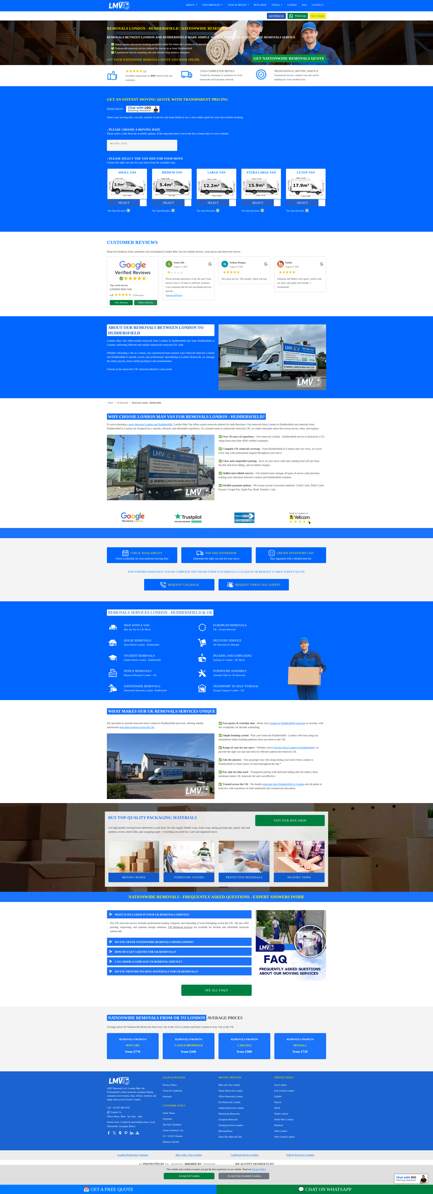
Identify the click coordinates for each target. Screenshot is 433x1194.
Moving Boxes (133, 877)
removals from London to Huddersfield (164, 340)
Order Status (169, 1113)
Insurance (167, 1096)
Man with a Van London (189, 1155)
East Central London (284, 1090)
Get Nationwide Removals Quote (289, 58)
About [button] (190, 5)
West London (280, 1131)
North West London (283, 1119)
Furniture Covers (189, 877)
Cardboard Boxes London (244, 1155)
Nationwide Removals (229, 1114)
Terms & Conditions (172, 1090)
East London (280, 1085)
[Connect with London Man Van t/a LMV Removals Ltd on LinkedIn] (131, 1133)
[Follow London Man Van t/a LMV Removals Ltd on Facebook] (108, 1133)
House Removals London (231, 1090)
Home (110, 403)
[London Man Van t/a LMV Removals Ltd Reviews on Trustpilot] (188, 518)
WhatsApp (300, 15)
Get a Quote (317, 15)
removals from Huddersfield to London (283, 784)
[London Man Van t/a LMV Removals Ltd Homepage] (119, 5)
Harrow (278, 1102)
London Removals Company (132, 1155)
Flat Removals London (229, 1102)
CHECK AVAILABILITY (142, 555)
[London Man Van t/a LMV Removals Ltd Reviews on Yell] (300, 518)
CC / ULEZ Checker (173, 1136)
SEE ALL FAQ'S (216, 990)
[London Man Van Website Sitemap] (137, 1133)
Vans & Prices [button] (237, 5)
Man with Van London (229, 1085)
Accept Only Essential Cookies (244, 1176)
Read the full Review (174, 295)
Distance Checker (171, 1142)
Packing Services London (231, 1125)
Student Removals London (231, 1108)
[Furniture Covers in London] (189, 857)
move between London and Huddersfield (150, 424)
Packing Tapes (299, 877)
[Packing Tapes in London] (299, 857)
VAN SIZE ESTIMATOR (216, 555)
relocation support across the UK (136, 727)
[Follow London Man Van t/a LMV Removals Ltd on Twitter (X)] (114, 1133)
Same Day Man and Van (230, 1137)
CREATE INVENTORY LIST (292, 555)
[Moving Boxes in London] (133, 857)
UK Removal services (180, 927)
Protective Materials (244, 877)
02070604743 (276, 15)
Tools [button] (275, 5)
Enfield (277, 1096)
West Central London (284, 1137)
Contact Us (114, 1112)
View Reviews (121, 302)
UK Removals (122, 403)
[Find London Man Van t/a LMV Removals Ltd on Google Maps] (120, 1133)
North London (281, 1114)
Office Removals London (231, 1096)
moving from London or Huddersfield (294, 747)
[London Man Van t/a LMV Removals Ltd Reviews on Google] (133, 518)
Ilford (277, 1108)
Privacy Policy (170, 1085)
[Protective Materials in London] (244, 857)
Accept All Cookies (189, 1176)
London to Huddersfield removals (287, 723)
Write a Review (145, 302)
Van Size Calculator (172, 1124)
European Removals (228, 1119)
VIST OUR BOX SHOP (290, 820)
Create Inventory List (173, 1130)
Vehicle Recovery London (300, 1155)
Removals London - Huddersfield (146, 403)
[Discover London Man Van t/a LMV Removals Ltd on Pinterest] (126, 1133)
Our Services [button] (211, 5)
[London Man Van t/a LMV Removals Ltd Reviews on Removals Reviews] (244, 518)
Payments (167, 1119)
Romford (278, 1125)
